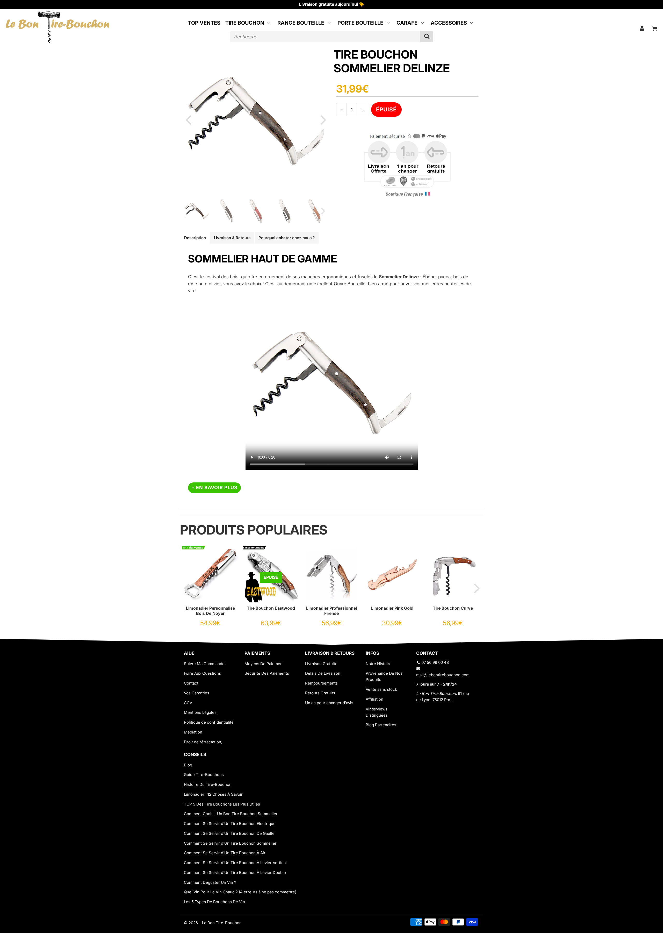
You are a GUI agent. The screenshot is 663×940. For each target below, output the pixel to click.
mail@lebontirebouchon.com (443, 674)
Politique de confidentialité (209, 722)
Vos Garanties (196, 692)
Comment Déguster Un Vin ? (210, 882)
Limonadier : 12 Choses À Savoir (213, 794)
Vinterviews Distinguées (377, 712)
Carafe (407, 23)
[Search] (426, 36)
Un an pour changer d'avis (329, 702)
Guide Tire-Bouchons (204, 774)
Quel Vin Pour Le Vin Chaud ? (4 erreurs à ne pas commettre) (240, 891)
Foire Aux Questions (202, 673)
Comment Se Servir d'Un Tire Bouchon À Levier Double (235, 872)
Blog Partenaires (381, 724)
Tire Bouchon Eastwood (271, 608)
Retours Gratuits (320, 692)
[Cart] (654, 28)
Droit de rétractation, (203, 741)
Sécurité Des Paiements (266, 673)
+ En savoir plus (214, 487)
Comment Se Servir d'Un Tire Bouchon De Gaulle (229, 833)
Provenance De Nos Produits (384, 676)
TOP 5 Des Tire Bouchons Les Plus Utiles (222, 804)
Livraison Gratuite (321, 663)
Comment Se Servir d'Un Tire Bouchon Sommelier (230, 843)
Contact (191, 683)
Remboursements (321, 683)
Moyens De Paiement (264, 663)
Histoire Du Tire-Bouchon (208, 784)
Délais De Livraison (322, 673)
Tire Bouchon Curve (453, 608)
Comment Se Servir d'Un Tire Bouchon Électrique (230, 823)
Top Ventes (204, 23)
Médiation (193, 732)
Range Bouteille (300, 23)
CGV (188, 702)
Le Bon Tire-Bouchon (222, 922)
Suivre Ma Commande (204, 663)
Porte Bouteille (360, 23)
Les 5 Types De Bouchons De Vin (214, 901)
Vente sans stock (381, 689)
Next (323, 119)
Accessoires (449, 23)
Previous (188, 119)
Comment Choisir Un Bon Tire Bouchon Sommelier (231, 813)
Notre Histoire (379, 663)
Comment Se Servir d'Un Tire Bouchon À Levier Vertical (235, 862)
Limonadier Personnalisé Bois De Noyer (210, 611)
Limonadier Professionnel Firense (331, 611)
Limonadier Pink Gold (392, 608)
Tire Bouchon (244, 23)
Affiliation (374, 699)
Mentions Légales (200, 712)
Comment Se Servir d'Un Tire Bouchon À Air (224, 852)
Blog (188, 765)
